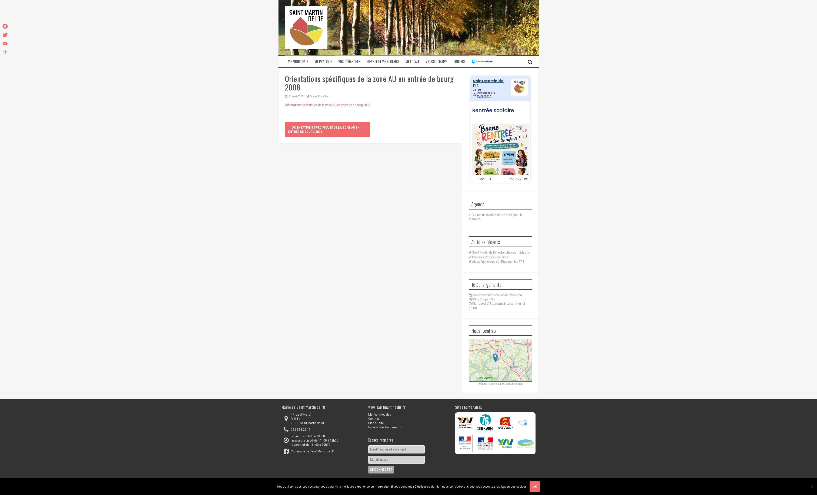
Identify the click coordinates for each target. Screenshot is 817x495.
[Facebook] (5, 26)
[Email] (5, 43)
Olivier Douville (319, 96)
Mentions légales (379, 414)
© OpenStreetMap (512, 383)
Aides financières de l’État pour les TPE (498, 261)
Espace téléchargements (385, 427)
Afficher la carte (487, 383)
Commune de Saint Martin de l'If (312, 451)
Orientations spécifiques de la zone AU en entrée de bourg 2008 (327, 105)
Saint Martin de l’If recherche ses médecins (501, 252)
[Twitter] (5, 35)
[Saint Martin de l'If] (306, 27)
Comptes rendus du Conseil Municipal (497, 295)
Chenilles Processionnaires (490, 257)
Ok (535, 486)
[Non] (812, 486)
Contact (459, 61)
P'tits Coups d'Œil (483, 299)
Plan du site (376, 423)
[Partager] (5, 52)
